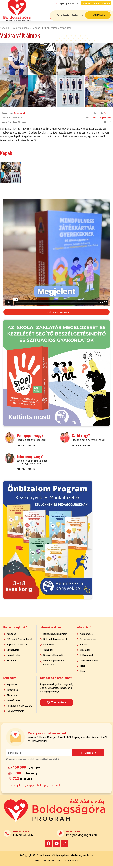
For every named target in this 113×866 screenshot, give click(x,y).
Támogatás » (98, 15)
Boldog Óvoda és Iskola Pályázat (95, 3)
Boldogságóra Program (17, 10)
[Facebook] (48, 843)
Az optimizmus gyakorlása (100, 117)
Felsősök (108, 112)
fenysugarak (19, 112)
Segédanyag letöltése (68, 3)
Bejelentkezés (63, 15)
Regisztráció (77, 15)
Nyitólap (4, 27)
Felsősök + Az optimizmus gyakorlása (52, 27)
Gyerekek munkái (20, 27)
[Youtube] (56, 843)
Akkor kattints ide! (26, 445)
